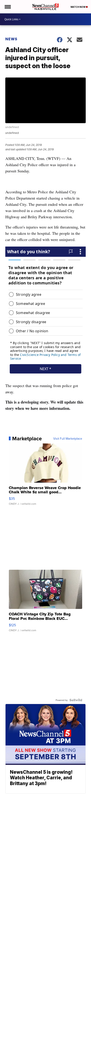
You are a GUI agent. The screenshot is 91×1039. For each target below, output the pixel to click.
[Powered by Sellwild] (75, 700)
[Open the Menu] (7, 6)
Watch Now (78, 7)
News (11, 39)
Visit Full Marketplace (67, 438)
